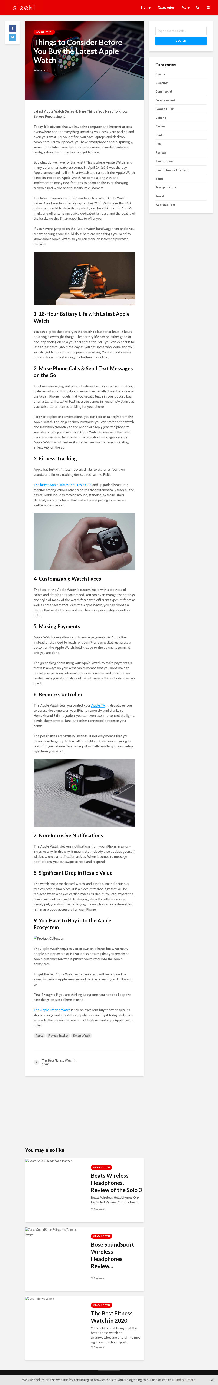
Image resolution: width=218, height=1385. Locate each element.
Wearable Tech (44, 32)
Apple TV (98, 705)
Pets (158, 144)
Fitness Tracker (58, 1035)
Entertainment (165, 100)
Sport (159, 179)
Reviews (161, 152)
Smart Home (164, 161)
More (186, 7)
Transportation (165, 187)
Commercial (163, 91)
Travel (159, 196)
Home (146, 7)
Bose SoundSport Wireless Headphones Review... (112, 1255)
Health (160, 135)
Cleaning (161, 83)
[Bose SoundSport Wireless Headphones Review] (55, 1232)
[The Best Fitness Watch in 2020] (55, 1298)
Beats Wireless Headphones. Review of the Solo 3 (116, 1182)
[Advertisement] (84, 1111)
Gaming (160, 118)
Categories (166, 7)
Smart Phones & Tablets (171, 170)
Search (181, 40)
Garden (160, 126)
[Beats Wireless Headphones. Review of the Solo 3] (55, 1160)
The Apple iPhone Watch (52, 1010)
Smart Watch (81, 1035)
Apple (39, 1035)
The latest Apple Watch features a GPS (63, 485)
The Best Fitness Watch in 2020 (112, 1317)
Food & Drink (164, 109)
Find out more (185, 1380)
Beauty (160, 74)
